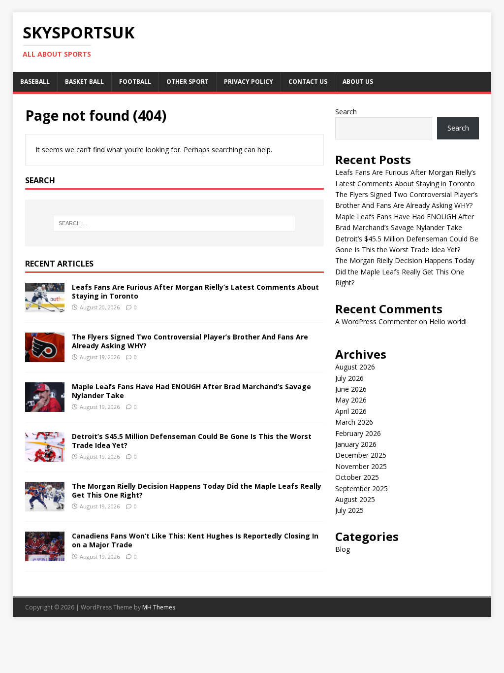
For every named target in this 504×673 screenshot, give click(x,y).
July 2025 (349, 510)
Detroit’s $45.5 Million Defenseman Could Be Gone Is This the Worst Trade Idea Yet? (192, 441)
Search (346, 111)
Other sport (187, 81)
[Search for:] (174, 223)
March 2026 (354, 422)
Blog (342, 549)
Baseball (35, 81)
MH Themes (158, 607)
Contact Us (307, 81)
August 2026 (355, 366)
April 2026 (351, 411)
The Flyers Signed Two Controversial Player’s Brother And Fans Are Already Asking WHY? (190, 341)
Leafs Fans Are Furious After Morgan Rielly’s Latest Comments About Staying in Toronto (195, 291)
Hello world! (448, 321)
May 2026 (351, 399)
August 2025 (355, 499)
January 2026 (356, 444)
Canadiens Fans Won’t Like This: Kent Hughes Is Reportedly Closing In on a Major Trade (195, 540)
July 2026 (349, 378)
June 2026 (351, 389)
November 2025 (361, 466)
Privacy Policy (248, 81)
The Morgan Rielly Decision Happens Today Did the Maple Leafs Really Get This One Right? (196, 490)
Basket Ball (84, 81)
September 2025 (361, 488)
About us (358, 81)
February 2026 (358, 433)
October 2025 (357, 477)
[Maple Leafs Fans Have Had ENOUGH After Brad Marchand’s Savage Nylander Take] (44, 406)
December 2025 (360, 455)
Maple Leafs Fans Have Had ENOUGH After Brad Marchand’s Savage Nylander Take (191, 391)
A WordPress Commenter (376, 321)
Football (135, 81)
